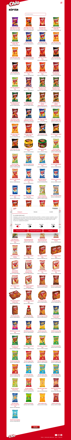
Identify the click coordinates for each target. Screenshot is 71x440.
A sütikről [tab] (51, 211)
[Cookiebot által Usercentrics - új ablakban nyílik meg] (53, 208)
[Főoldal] (14, 4)
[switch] (29, 226)
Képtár (56, 437)
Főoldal (35, 427)
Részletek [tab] (35, 211)
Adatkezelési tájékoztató (49, 437)
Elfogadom (50, 230)
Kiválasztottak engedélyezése (35, 230)
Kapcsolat (60, 437)
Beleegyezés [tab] (20, 211)
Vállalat (42, 437)
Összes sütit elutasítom (20, 230)
